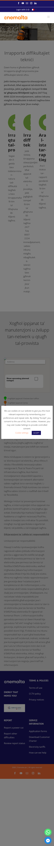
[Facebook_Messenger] (48, 840)
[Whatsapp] (48, 832)
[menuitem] (34, 9)
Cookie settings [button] (21, 432)
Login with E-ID (22, 9)
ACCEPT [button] (36, 433)
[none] (34, 9)
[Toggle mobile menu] (48, 16)
